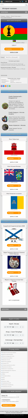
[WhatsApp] (9, 86)
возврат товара (23, 411)
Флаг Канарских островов (14, 193)
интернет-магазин (4, 411)
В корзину (10, 158)
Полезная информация (16, 412)
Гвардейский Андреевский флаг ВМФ (14, 226)
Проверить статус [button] (7, 405)
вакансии (8, 412)
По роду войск (14, 349)
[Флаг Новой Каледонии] (14, 31)
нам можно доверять (14, 411)
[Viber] (1, 86)
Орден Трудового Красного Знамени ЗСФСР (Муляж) (14, 253)
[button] (26, 4)
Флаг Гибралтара (14, 139)
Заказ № (5, 395)
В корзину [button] (9, 49)
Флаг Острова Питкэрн (14, 166)
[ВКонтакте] (3, 86)
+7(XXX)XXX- (6, 400)
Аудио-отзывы (14, 319)
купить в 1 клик (14, 52)
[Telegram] (7, 86)
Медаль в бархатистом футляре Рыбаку (14, 280)
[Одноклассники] (5, 86)
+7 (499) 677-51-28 (8, 1)
